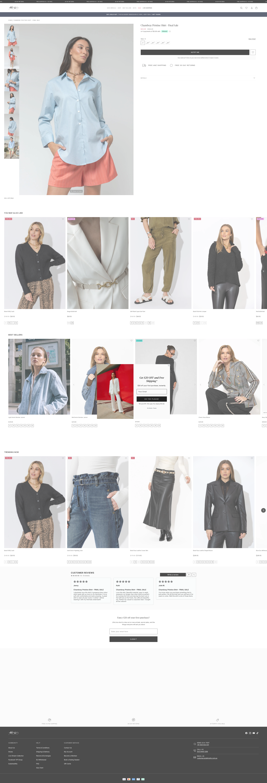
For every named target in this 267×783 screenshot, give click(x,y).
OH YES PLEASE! (151, 399)
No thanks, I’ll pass (151, 408)
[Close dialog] (169, 365)
